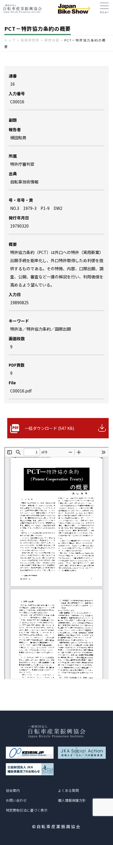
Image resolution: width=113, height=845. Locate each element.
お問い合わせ (16, 800)
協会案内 (13, 790)
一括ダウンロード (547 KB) (49, 428)
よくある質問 (68, 790)
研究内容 (51, 40)
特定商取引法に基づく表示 (27, 810)
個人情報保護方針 (72, 800)
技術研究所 (30, 40)
